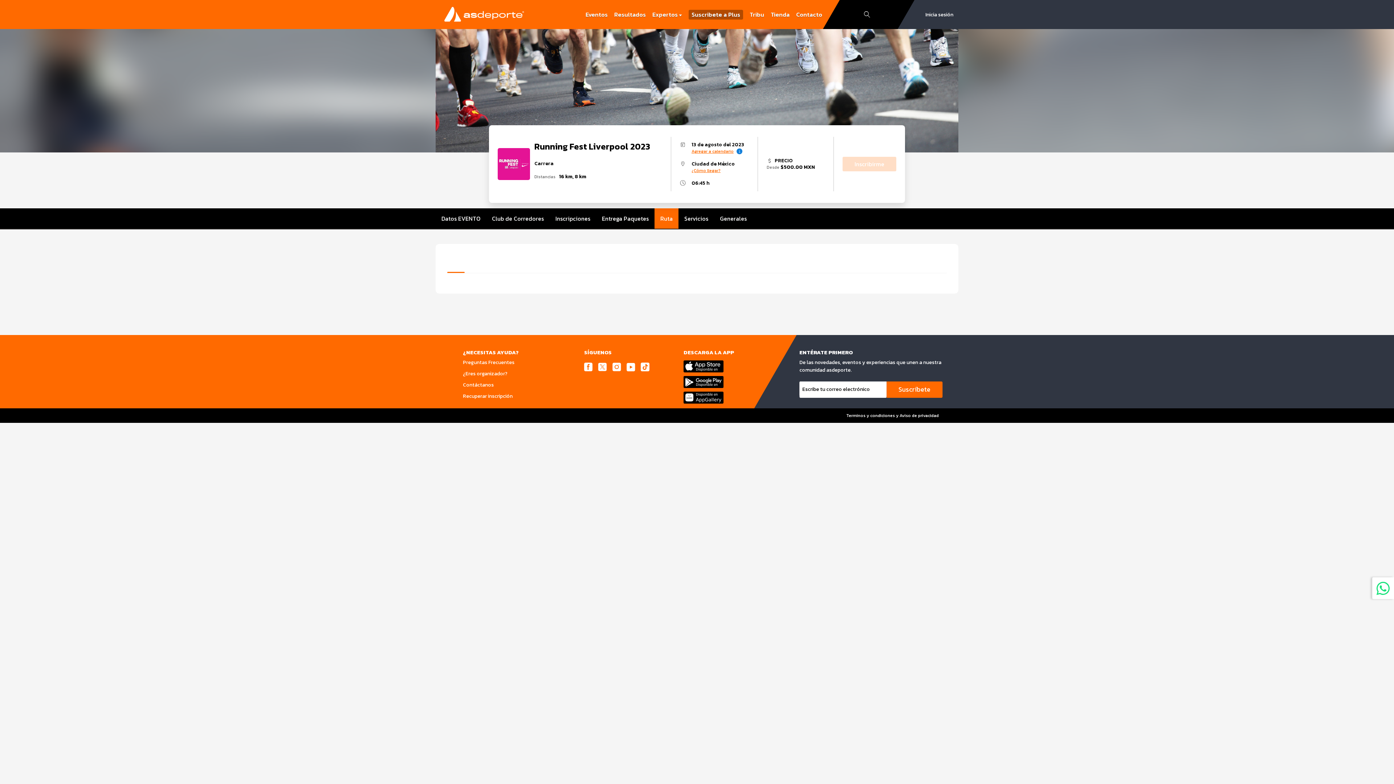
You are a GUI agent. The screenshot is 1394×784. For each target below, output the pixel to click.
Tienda (780, 14)
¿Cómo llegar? (706, 170)
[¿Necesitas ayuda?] (1383, 588)
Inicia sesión (939, 15)
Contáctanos (478, 385)
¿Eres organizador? (485, 373)
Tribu (757, 14)
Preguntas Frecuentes (488, 362)
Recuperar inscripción (488, 396)
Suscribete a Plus (716, 15)
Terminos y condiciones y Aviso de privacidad (892, 415)
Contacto (809, 14)
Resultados (630, 14)
